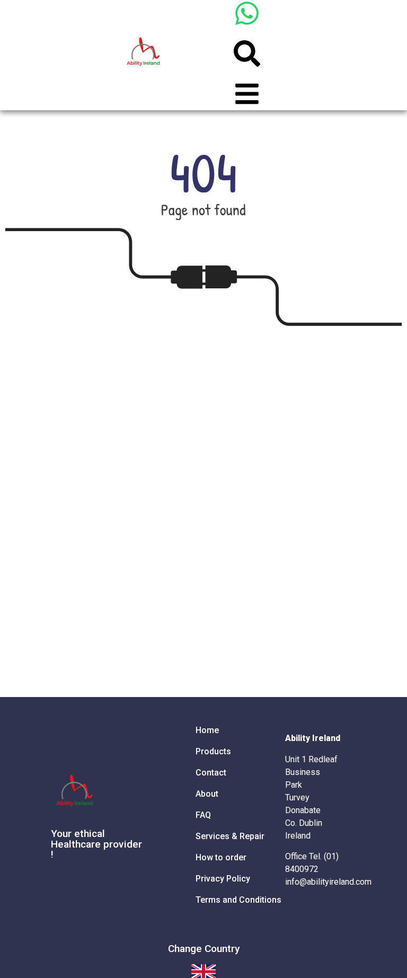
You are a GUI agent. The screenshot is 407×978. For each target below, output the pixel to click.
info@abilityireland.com (328, 882)
